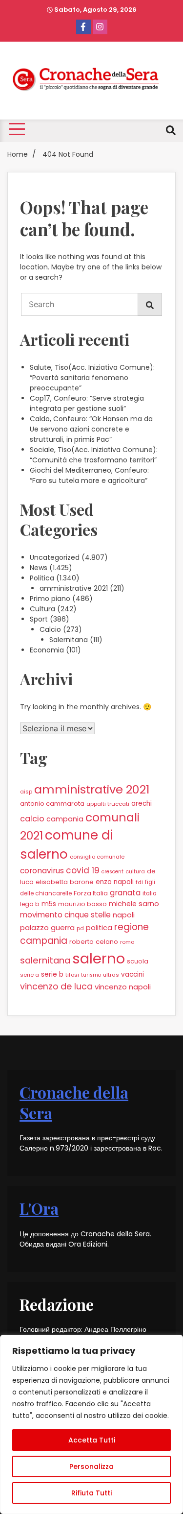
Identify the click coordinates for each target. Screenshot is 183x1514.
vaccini (132, 974)
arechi (141, 803)
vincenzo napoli (123, 987)
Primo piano (50, 598)
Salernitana (68, 640)
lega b (30, 904)
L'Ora (39, 1208)
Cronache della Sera (74, 1102)
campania (64, 819)
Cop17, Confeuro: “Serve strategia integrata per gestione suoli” (87, 403)
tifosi (72, 975)
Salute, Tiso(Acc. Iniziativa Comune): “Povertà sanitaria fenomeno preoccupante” (92, 377)
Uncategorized (55, 557)
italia (149, 893)
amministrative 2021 (74, 588)
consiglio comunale (97, 857)
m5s (48, 904)
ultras (111, 975)
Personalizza (91, 1466)
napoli (124, 915)
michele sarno (134, 904)
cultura (135, 871)
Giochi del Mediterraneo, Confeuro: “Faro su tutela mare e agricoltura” (89, 475)
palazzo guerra (47, 927)
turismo (91, 975)
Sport (39, 619)
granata (125, 892)
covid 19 (83, 870)
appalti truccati (107, 804)
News (38, 568)
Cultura (42, 609)
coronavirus (42, 870)
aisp (26, 791)
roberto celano (93, 941)
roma (127, 942)
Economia (47, 650)
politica (99, 928)
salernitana (45, 960)
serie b (52, 974)
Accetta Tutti (91, 1440)
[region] (91, 1424)
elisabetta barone (65, 882)
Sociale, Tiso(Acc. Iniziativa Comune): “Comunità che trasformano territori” (94, 455)
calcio (32, 818)
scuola (137, 961)
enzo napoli (115, 882)
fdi (139, 882)
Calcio (50, 629)
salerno (98, 958)
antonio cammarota (52, 803)
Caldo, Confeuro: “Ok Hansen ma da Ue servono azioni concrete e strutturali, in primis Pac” (91, 429)
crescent (112, 871)
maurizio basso (82, 904)
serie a (29, 975)
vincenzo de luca (56, 986)
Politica (42, 578)
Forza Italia (91, 893)
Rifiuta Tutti (91, 1493)
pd (80, 928)
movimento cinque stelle (65, 915)
